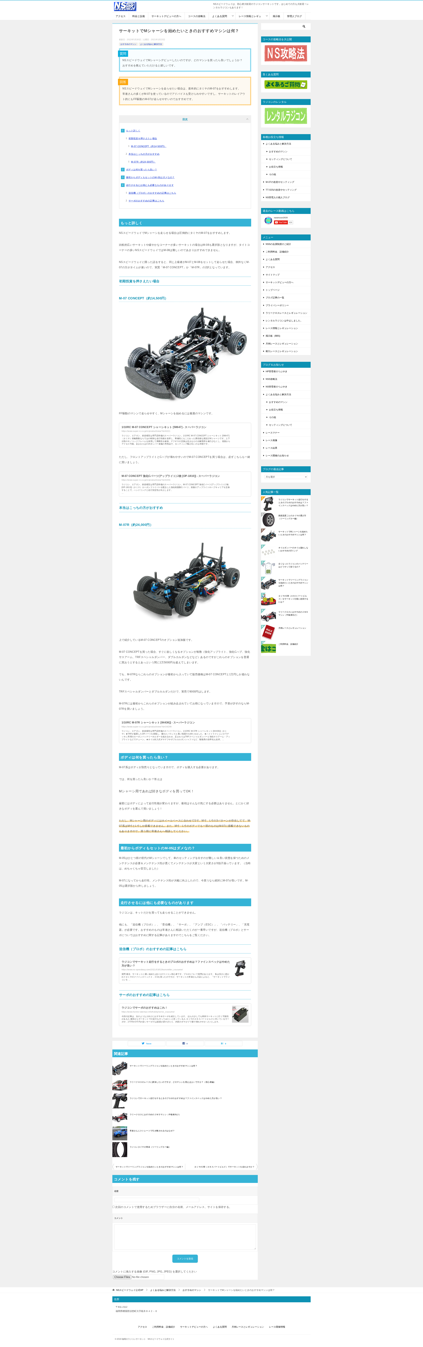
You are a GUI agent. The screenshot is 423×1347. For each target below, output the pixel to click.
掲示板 (276, 16)
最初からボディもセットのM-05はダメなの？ (150, 177)
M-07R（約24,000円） (143, 161)
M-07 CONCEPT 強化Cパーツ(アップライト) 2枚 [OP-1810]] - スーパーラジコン (171, 476)
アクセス (121, 16)
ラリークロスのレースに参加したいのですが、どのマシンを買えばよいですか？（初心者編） (173, 1082)
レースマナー (273, 432)
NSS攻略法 (271, 379)
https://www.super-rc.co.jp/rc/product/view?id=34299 (147, 727)
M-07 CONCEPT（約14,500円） (148, 146)
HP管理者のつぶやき (276, 371)
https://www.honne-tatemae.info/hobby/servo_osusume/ (148, 1012)
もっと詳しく (133, 130)
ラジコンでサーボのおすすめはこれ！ (145, 1007)
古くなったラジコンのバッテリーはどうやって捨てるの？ (293, 565)
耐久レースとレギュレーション (282, 351)
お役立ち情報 (276, 166)
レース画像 (271, 440)
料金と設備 (138, 16)
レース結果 (271, 448)
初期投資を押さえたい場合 (143, 138)
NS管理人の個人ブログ (278, 197)
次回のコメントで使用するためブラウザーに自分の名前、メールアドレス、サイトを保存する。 (173, 1207)
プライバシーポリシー (277, 305)
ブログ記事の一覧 (275, 297)
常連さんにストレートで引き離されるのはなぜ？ (152, 1131)
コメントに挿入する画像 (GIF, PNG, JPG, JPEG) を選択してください (154, 1271)
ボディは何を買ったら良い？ (141, 169)
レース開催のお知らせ (277, 455)
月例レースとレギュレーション (282, 343)
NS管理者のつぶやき (276, 386)
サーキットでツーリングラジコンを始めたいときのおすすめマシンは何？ (163, 1066)
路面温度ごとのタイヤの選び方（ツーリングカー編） (292, 517)
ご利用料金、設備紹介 (277, 251)
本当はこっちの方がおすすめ (144, 154)
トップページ (273, 290)
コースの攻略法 (196, 16)
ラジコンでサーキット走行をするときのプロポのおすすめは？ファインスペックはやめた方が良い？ (176, 1098)
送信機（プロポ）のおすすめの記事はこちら (152, 193)
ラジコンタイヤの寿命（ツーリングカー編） (150, 1147)
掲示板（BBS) (273, 335)
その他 (272, 174)
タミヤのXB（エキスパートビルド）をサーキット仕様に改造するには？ (293, 599)
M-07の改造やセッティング (280, 182)
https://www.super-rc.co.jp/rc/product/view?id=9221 (146, 431)
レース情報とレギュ (250, 16)
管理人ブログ (294, 16)
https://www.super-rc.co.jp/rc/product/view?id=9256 (146, 480)
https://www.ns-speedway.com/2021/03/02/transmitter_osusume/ (152, 969)
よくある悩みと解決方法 (151, 44)
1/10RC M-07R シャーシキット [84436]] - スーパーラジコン (158, 722)
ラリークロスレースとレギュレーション (286, 313)
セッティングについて (280, 159)
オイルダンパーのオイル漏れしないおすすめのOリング (293, 549)
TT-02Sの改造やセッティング (281, 189)
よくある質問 (219, 16)
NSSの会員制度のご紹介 (278, 244)
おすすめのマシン (128, 44)
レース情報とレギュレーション (282, 328)
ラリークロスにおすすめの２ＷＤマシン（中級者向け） (155, 1114)
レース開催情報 (277, 1326)
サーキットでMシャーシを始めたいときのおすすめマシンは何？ (293, 533)
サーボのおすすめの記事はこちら (146, 200)
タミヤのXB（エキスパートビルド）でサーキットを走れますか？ (224, 1167)
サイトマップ (273, 274)
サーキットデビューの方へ (166, 16)
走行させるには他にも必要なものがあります (150, 185)
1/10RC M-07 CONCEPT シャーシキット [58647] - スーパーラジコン (164, 427)
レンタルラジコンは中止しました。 (284, 320)
